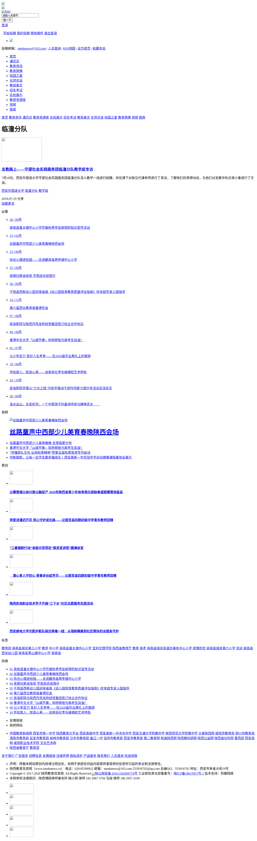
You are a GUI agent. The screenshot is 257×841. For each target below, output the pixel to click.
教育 (136, 648)
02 (11, 674)
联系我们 (103, 756)
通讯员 (14, 61)
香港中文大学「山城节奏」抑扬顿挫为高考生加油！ (47, 447)
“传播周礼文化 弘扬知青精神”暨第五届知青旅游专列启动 (50, 452)
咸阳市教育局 (225, 733)
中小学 (54, 648)
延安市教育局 (39, 738)
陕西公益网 (206, 738)
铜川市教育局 (245, 733)
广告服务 (21, 756)
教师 (45, 648)
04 (11, 683)
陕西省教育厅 (122, 648)
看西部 (239, 738)
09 (11, 707)
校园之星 (16, 75)
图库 (13, 109)
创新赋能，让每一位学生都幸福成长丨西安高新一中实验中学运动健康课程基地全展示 (71, 457)
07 (11, 698)
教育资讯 (16, 66)
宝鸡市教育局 (113, 738)
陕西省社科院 (224, 738)
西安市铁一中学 (44, 733)
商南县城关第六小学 (220, 648)
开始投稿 (9, 33)
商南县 (56, 653)
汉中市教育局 (79, 738)
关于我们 (8, 756)
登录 (5, 25)
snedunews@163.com (32, 48)
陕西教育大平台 (67, 733)
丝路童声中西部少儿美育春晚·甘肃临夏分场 (41, 443)
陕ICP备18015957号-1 (189, 773)
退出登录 (50, 33)
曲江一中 (96, 738)
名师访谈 (16, 80)
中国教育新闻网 (21, 733)
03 (11, 678)
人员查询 (54, 48)
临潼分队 (31, 190)
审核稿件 (37, 33)
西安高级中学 (89, 733)
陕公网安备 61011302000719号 (116, 773)
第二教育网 (152, 738)
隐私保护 (76, 756)
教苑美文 (16, 85)
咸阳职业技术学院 (26, 743)
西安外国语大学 (13, 190)
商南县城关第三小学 (26, 648)
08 (11, 703)
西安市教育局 (133, 738)
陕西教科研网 (187, 738)
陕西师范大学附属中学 (181, 733)
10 (11, 712)
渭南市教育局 (19, 738)
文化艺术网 (48, 743)
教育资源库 (18, 100)
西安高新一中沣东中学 (116, 733)
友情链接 (49, 756)
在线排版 (130, 756)
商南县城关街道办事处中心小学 (169, 648)
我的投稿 (23, 33)
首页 (13, 56)
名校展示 (16, 95)
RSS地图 (69, 48)
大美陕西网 (206, 733)
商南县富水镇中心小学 (75, 648)
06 (11, 693)
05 (11, 688)
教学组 (43, 190)
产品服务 (90, 756)
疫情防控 (199, 648)
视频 (13, 104)
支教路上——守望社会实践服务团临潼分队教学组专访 (47, 169)
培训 (239, 648)
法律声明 (62, 756)
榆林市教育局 (59, 738)
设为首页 (84, 48)
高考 (143, 648)
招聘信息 (35, 756)
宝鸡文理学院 (102, 648)
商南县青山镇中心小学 (34, 653)
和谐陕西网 (169, 738)
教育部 (6, 648)
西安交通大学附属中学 (149, 733)
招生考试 (16, 90)
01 (11, 669)
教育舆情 (16, 71)
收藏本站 (99, 48)
